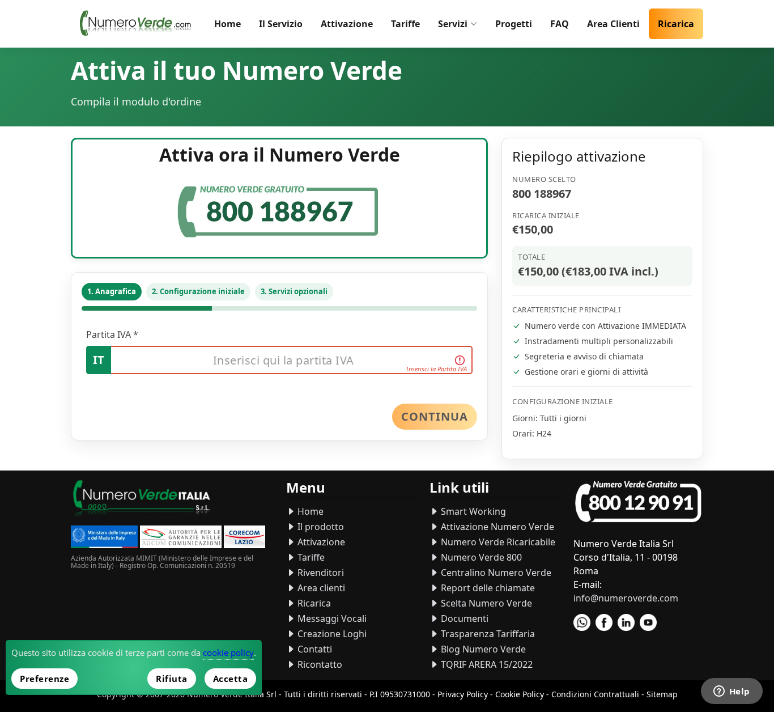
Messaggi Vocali (331, 618)
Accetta (230, 678)
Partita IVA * (112, 334)
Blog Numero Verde (482, 649)
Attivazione (347, 24)
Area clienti (320, 588)
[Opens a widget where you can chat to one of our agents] (731, 692)
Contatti (313, 649)
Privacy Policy (462, 694)
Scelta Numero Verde (485, 603)
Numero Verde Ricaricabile (497, 542)
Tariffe (405, 24)
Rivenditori (319, 572)
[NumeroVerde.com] (138, 24)
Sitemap (662, 694)
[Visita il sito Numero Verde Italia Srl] (141, 501)
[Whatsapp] (581, 622)
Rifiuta (172, 678)
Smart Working (472, 511)
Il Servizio (281, 24)
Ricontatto (318, 664)
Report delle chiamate (487, 588)
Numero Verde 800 (480, 557)
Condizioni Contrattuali (595, 694)
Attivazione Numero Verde (496, 526)
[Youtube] (648, 622)
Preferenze (44, 678)
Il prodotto (319, 526)
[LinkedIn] (626, 622)
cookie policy (228, 652)
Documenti (463, 618)
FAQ (559, 24)
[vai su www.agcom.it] (181, 538)
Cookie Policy (519, 694)
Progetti (513, 24)
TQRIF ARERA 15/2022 (486, 664)
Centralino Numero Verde (495, 572)
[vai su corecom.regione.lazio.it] (244, 538)
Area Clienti (613, 24)
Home (227, 24)
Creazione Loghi (331, 634)
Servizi (452, 24)
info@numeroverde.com (625, 598)
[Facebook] (604, 622)
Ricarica (676, 24)
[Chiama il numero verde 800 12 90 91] (638, 502)
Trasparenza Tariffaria (487, 634)
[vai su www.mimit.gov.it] (104, 538)
